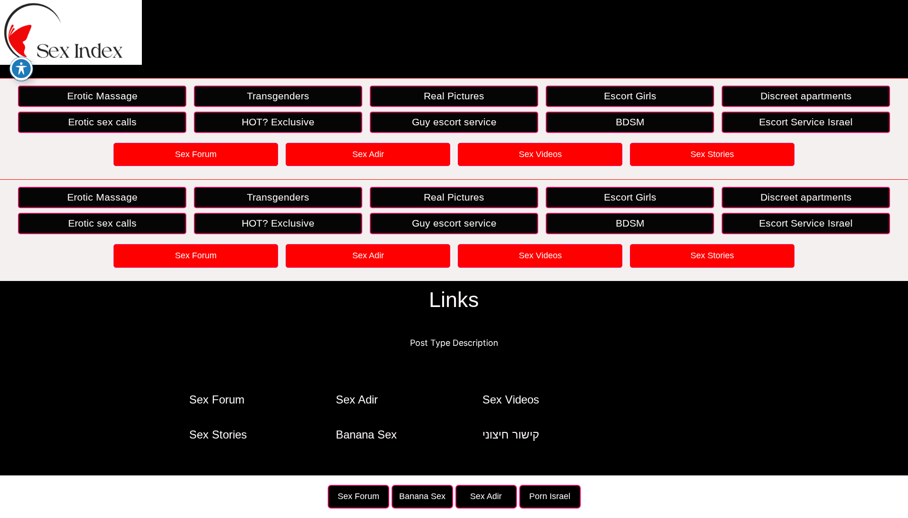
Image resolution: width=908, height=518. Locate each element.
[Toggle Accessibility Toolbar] (21, 68)
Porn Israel (549, 496)
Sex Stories (712, 154)
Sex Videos (540, 154)
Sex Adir (368, 154)
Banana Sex (366, 434)
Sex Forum (196, 154)
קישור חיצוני (510, 434)
